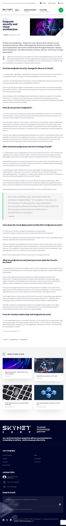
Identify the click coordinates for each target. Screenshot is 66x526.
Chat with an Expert (12, 477)
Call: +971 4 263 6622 (13, 482)
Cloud (5, 339)
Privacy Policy (6, 465)
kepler (6, 35)
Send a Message (11, 486)
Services (5, 462)
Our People (37, 458)
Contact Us (37, 462)
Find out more (32, 3)
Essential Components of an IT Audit (47, 376)
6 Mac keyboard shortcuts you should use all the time (17, 403)
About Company (7, 455)
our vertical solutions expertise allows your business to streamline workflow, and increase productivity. (27, 439)
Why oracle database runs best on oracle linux (48, 403)
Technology (23, 339)
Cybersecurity (14, 339)
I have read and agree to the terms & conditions (20, 509)
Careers (5, 458)
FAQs (35, 455)
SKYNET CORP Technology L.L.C (24, 521)
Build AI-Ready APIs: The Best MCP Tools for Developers (16, 373)
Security (5, 19)
